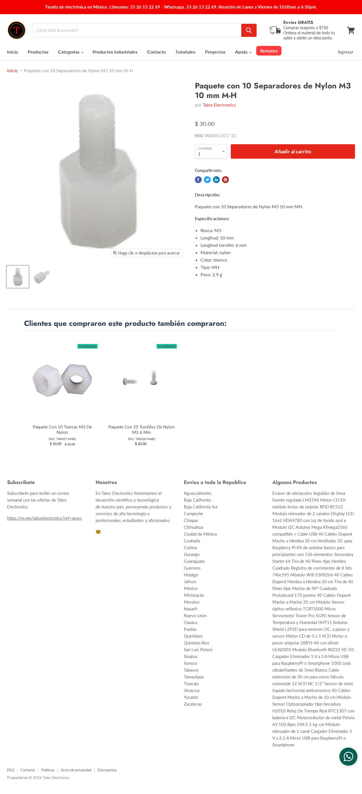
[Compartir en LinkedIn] (216, 179)
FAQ (10, 770)
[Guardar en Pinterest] (225, 179)
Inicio (12, 51)
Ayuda (242, 51)
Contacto (156, 51)
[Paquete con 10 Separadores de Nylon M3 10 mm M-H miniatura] (18, 277)
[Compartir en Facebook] (198, 179)
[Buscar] (249, 30)
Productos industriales (114, 51)
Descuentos (107, 770)
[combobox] (137, 30)
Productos (38, 51)
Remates (268, 50)
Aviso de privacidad (76, 770)
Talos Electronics (219, 104)
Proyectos (215, 51)
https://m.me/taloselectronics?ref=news (44, 518)
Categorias (69, 51)
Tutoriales (185, 51)
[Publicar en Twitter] (207, 179)
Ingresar (346, 51)
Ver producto (62, 386)
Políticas (48, 770)
